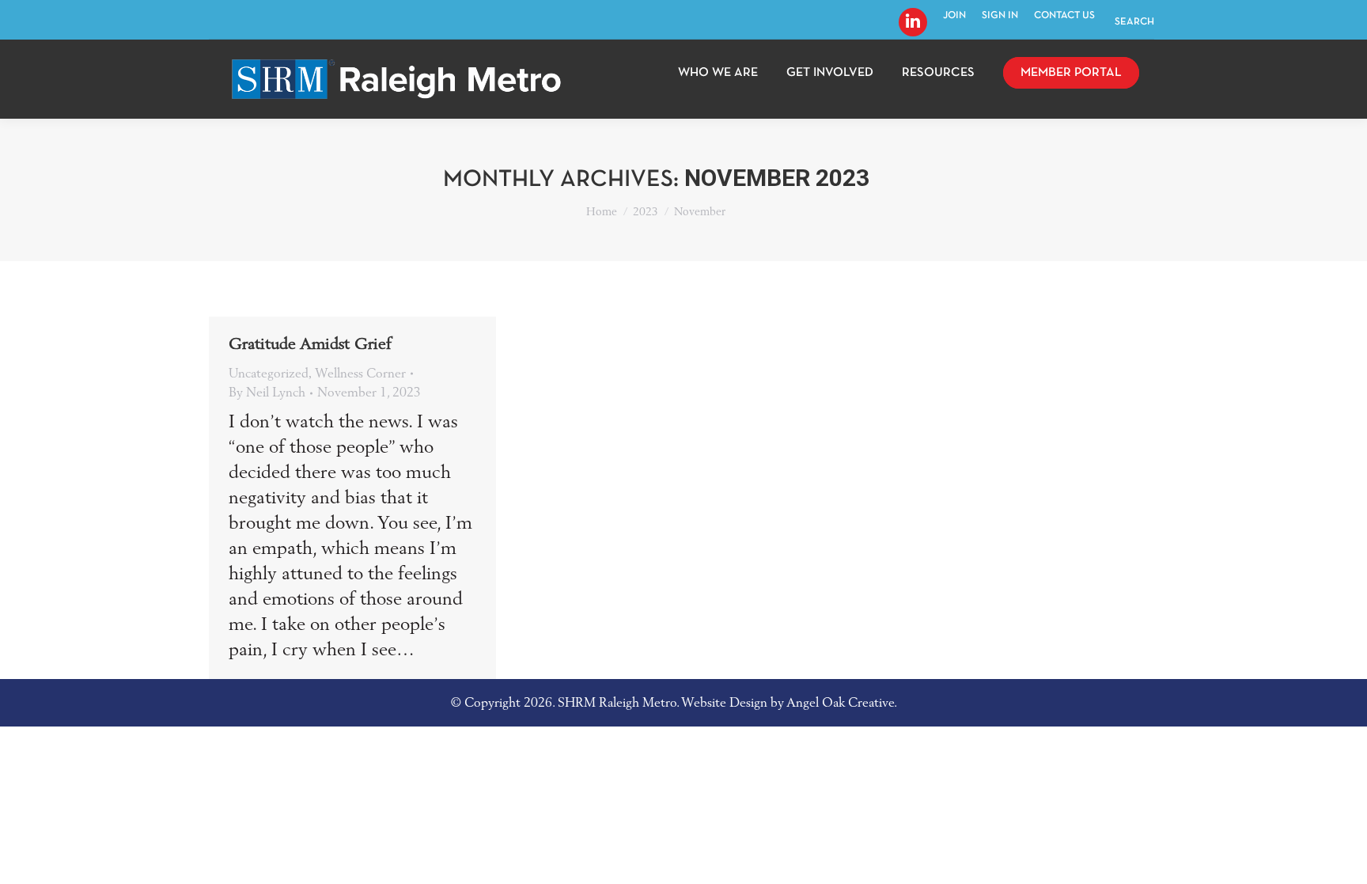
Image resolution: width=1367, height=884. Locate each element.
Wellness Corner (360, 373)
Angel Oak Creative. (841, 702)
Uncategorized (269, 373)
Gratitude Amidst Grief (310, 344)
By (267, 392)
